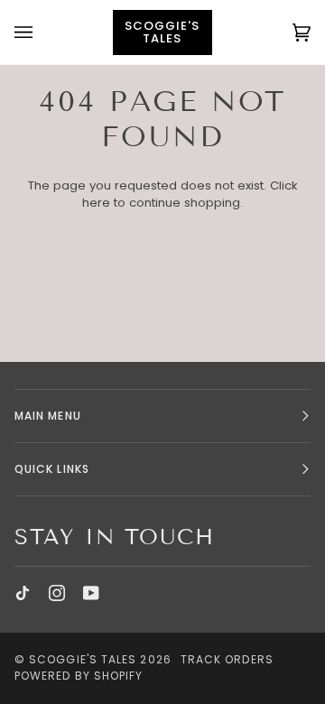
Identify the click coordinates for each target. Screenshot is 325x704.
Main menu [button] (47, 415)
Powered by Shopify (78, 675)
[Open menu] (41, 32)
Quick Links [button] (51, 469)
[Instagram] (57, 593)
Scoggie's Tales (82, 659)
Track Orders (227, 659)
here (96, 202)
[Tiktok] (22, 593)
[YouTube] (91, 593)
